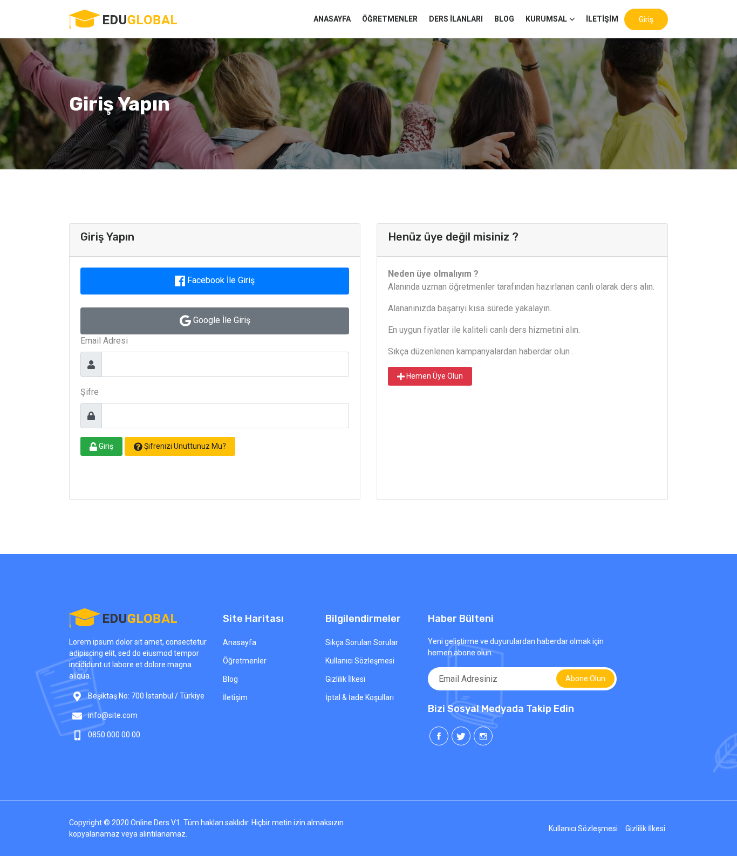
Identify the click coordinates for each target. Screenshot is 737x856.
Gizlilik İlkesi (345, 679)
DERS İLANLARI (456, 19)
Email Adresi (104, 340)
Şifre (89, 392)
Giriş (646, 19)
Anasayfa (239, 642)
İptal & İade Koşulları (359, 697)
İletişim (602, 19)
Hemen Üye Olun (434, 376)
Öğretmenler (390, 19)
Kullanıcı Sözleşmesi (359, 660)
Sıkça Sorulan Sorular (361, 642)
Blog (504, 19)
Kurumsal (546, 19)
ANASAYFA (332, 19)
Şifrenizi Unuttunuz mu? (184, 446)
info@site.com (113, 715)
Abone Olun (585, 678)
